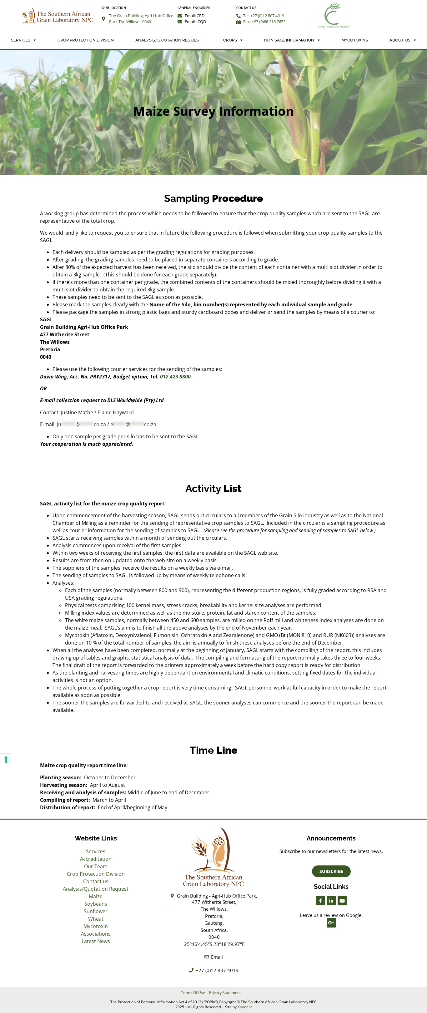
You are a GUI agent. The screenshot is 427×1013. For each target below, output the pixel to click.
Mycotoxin (95, 926)
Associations (96, 933)
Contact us (95, 881)
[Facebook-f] (320, 900)
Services (20, 40)
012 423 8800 (175, 376)
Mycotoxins (354, 40)
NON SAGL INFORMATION (289, 40)
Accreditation (96, 858)
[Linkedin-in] (331, 900)
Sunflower (96, 911)
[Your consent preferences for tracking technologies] (6, 760)
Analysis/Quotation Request (168, 40)
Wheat (95, 918)
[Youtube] (342, 900)
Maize (96, 896)
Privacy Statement (225, 992)
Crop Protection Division (86, 40)
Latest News (96, 941)
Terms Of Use (193, 992)
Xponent (245, 1007)
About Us (399, 40)
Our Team (96, 866)
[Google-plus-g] (331, 923)
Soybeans (95, 903)
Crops (230, 40)
